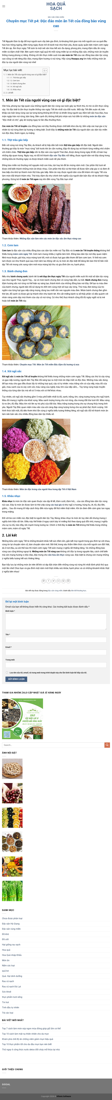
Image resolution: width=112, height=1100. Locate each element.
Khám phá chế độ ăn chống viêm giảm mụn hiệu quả (27, 1039)
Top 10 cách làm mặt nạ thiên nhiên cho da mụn (25, 1034)
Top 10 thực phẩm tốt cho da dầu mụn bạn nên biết (27, 1044)
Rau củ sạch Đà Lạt (11, 986)
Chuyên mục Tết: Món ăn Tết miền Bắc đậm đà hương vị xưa (49, 364)
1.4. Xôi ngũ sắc (16, 87)
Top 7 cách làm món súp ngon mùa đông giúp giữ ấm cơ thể (31, 1028)
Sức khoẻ (6, 991)
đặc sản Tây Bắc (57, 155)
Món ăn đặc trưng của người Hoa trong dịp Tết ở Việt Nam (48, 489)
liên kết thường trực (78, 591)
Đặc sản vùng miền (56, 17)
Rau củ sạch (8, 981)
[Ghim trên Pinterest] (63, 581)
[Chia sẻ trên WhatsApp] (43, 581)
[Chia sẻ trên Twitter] (53, 581)
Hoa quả (6, 950)
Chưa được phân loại (12, 918)
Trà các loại (7, 1012)
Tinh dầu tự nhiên (10, 1007)
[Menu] (3, 6)
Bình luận (10, 611)
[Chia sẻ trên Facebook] (48, 581)
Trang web (10, 660)
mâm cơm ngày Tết (22, 254)
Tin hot (5, 1002)
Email (8, 647)
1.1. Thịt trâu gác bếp (18, 78)
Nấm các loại (8, 965)
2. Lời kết (9, 93)
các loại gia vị (57, 505)
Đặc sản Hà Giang (11, 923)
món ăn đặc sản (97, 116)
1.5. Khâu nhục (15, 90)
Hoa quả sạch (56, 6)
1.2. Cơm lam (15, 81)
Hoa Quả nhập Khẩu (12, 955)
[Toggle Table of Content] (44, 70)
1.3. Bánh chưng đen (18, 84)
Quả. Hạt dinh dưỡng (12, 976)
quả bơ (5, 971)
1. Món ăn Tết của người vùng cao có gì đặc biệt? (26, 74)
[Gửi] (107, 745)
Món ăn (5, 960)
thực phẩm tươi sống (12, 997)
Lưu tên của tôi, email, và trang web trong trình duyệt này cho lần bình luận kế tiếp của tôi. (48, 673)
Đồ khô (5, 934)
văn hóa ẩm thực (56, 555)
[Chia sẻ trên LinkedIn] (68, 581)
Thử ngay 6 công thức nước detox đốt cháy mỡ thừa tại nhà (31, 1049)
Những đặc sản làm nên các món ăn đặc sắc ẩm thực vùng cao (50, 238)
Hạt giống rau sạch (11, 944)
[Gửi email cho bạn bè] (58, 581)
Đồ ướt (5, 939)
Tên (7, 634)
